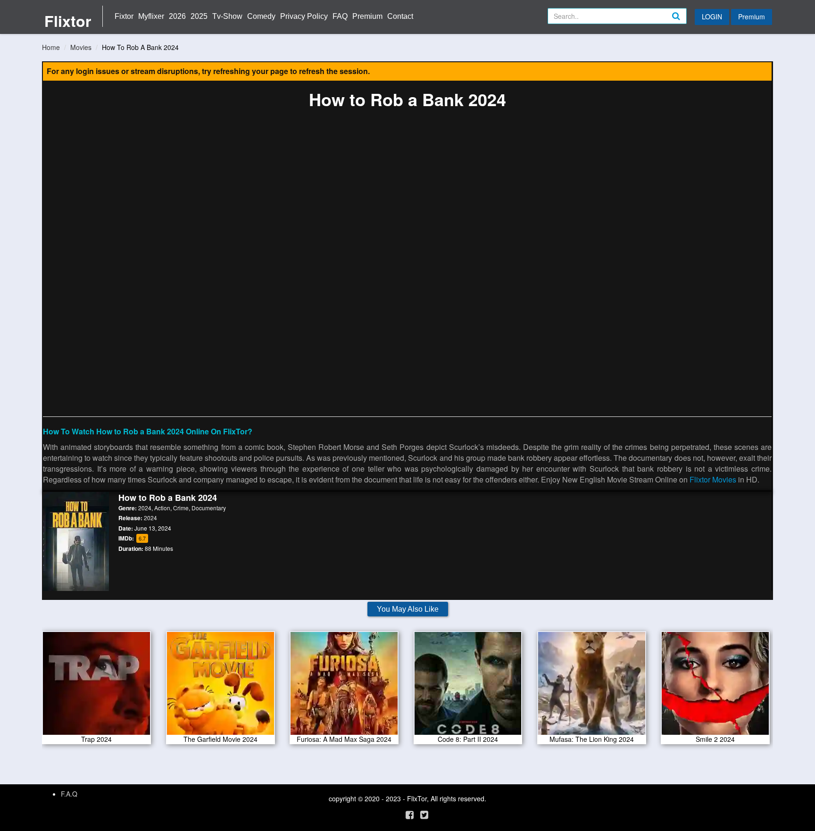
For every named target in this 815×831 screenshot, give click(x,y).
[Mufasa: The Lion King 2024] (591, 686)
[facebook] (410, 814)
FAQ (340, 16)
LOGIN (712, 16)
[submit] (686, 23)
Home (51, 47)
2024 (144, 508)
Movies (80, 47)
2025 (199, 16)
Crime (181, 508)
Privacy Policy (304, 16)
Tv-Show (227, 16)
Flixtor (67, 21)
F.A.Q (69, 793)
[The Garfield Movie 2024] (220, 686)
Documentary (208, 508)
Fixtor (124, 16)
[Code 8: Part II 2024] (468, 686)
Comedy (261, 16)
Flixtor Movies (713, 479)
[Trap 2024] (96, 686)
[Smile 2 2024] (715, 686)
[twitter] (424, 814)
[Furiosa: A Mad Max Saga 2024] (344, 686)
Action (162, 508)
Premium (367, 16)
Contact (400, 16)
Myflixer (151, 16)
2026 (177, 16)
